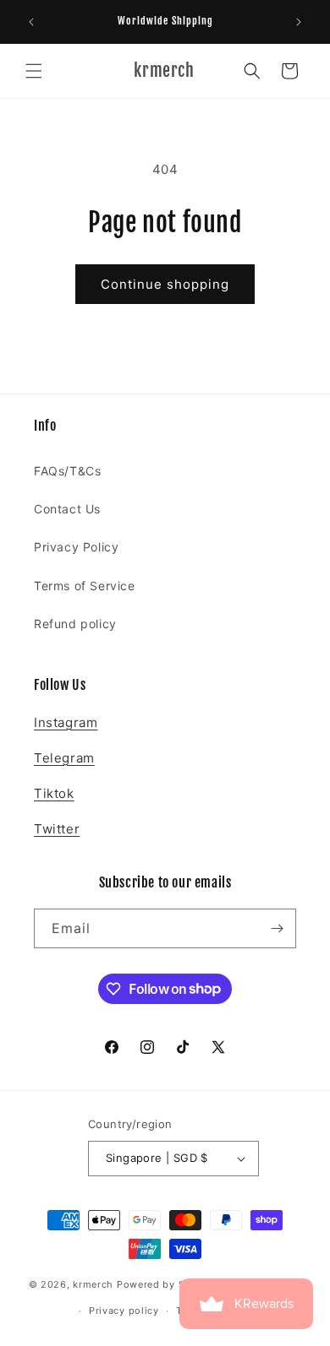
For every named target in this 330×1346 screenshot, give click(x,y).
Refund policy (75, 623)
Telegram (64, 758)
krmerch (93, 1284)
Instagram (65, 722)
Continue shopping (165, 284)
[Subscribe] (276, 928)
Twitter (57, 829)
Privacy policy (124, 1310)
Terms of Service (84, 585)
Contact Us (67, 509)
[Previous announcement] (31, 22)
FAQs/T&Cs (67, 471)
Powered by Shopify (167, 1284)
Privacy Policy (76, 547)
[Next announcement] (298, 22)
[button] (33, 71)
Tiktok (54, 793)
